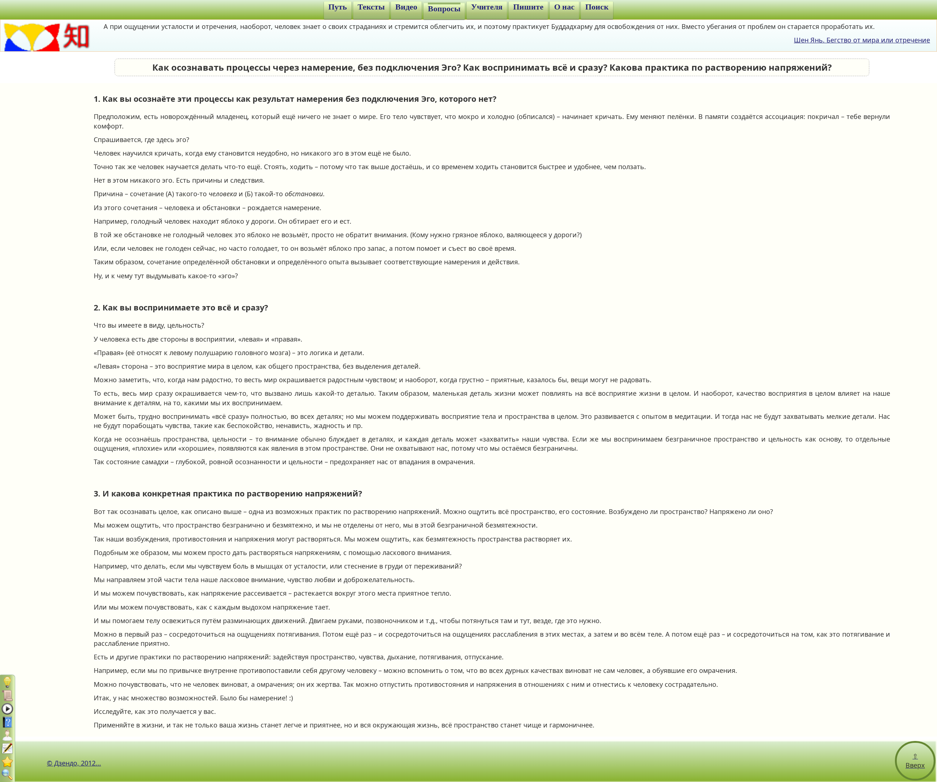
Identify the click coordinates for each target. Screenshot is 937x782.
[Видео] (7, 709)
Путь (337, 7)
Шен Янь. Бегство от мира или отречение (862, 40)
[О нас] (7, 761)
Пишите (528, 7)
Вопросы (444, 8)
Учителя (487, 7)
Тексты (371, 7)
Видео (406, 7)
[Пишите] (7, 748)
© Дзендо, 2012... (74, 763)
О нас (564, 7)
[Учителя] (7, 735)
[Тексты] (7, 695)
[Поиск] (7, 775)
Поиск (597, 7)
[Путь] (7, 682)
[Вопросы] (7, 722)
